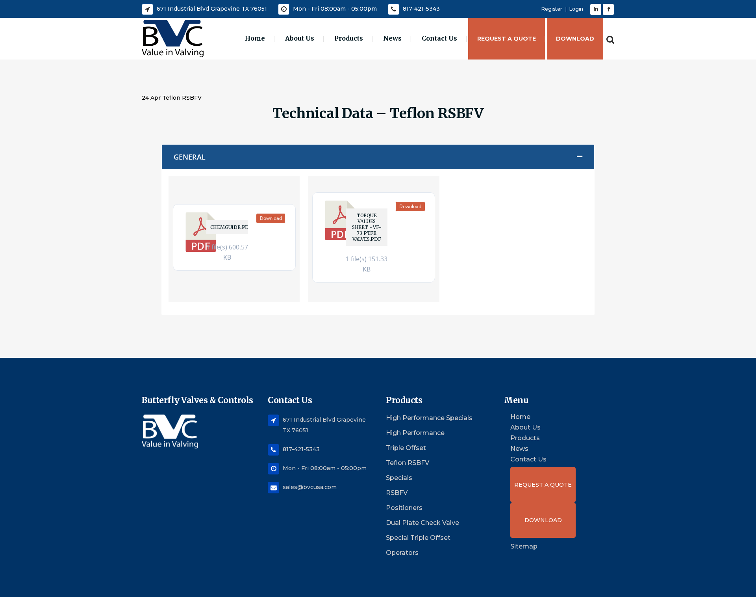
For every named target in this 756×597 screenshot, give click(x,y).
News (519, 449)
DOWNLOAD (543, 520)
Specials (399, 478)
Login (576, 9)
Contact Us (528, 459)
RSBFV (397, 493)
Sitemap (523, 546)
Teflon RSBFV (407, 463)
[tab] (378, 157)
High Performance (415, 433)
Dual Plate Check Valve (422, 522)
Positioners (404, 507)
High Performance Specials (429, 418)
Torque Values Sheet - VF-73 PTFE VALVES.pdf (367, 227)
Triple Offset (406, 448)
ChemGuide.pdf (229, 227)
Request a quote (543, 484)
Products (525, 438)
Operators (402, 552)
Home (520, 417)
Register (551, 9)
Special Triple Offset (418, 537)
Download (271, 218)
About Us (525, 427)
